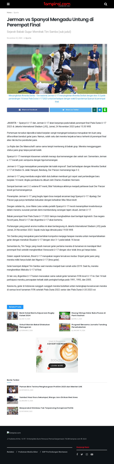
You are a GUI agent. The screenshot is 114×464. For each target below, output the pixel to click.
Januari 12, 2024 (27, 401)
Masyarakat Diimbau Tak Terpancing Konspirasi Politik (46, 408)
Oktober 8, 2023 (26, 411)
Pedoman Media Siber (28, 452)
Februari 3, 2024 (27, 331)
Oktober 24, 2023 (27, 390)
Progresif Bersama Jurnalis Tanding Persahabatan (89, 325)
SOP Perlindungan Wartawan (54, 452)
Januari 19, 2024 (79, 331)
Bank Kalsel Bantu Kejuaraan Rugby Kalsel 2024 (36, 314)
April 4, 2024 (77, 319)
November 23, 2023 (14, 38)
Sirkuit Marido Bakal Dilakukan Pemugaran (34, 325)
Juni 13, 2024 (25, 319)
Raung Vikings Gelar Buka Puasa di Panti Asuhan (89, 314)
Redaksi (10, 452)
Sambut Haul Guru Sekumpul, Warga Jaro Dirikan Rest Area (48, 397)
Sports (16, 12)
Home (9, 12)
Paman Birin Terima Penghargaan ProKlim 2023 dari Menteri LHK (50, 386)
